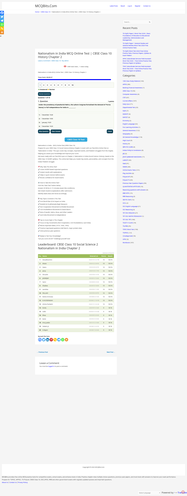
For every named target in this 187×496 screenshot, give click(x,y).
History (125, 144)
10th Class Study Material (131, 81)
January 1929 (46, 122)
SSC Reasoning (128, 209)
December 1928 (47, 115)
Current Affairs (128, 101)
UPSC (124, 239)
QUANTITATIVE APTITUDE (131, 186)
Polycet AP (126, 177)
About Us (5, 482)
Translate (182, 492)
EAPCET (125, 117)
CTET (124, 97)
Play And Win (127, 173)
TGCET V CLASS (128, 223)
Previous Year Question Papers (133, 183)
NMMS (125, 167)
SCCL (124, 203)
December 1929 (47, 126)
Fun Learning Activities (130, 127)
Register (137, 6)
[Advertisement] (76, 34)
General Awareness (129, 130)
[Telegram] (59, 339)
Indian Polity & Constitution (132, 150)
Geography (126, 134)
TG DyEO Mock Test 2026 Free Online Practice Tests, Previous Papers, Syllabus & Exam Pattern (137, 53)
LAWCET (125, 160)
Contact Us (146, 6)
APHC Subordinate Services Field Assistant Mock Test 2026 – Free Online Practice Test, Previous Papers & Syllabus (137, 61)
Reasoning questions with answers (134, 190)
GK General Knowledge (130, 137)
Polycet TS (126, 180)
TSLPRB (125, 226)
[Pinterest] (51, 339)
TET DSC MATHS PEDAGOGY (132, 216)
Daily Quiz (126, 104)
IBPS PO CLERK (128, 147)
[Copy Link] (55, 339)
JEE (124, 154)
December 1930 (47, 119)
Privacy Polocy (23, 482)
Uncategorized (127, 236)
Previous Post (42, 352)
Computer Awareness (130, 94)
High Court (126, 140)
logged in (51, 366)
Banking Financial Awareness (132, 88)
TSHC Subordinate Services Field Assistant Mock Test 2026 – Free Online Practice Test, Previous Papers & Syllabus (137, 68)
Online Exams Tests (129, 170)
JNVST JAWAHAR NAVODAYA (132, 157)
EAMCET (125, 114)
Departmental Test (129, 107)
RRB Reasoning (128, 196)
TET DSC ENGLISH (129, 213)
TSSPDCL (126, 233)
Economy (126, 121)
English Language (129, 124)
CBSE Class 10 (56, 61)
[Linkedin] (47, 339)
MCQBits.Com (46, 6)
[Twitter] (43, 339)
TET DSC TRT (127, 219)
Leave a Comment (44, 61)
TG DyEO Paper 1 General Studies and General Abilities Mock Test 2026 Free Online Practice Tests (135, 45)
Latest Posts (114, 6)
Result (123, 6)
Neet (124, 163)
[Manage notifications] (183, 492)
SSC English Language (130, 206)
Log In (130, 6)
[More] (66, 339)
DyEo (124, 111)
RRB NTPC (126, 193)
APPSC (125, 84)
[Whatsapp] (62, 339)
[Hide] (1, 36)
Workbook (126, 243)
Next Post (111, 352)
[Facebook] (40, 339)
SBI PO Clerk (127, 200)
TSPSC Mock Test (128, 229)
